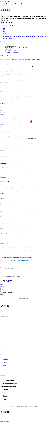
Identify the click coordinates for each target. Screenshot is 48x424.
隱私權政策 (31, 406)
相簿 (4, 28)
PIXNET (14, 406)
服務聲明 (36, 406)
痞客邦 (10, 276)
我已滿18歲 (3, 421)
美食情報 (11, 25)
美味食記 (10, 280)
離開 (7, 421)
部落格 (4, 29)
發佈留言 (2, 294)
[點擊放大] (20, 260)
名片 (4, 31)
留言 (13, 276)
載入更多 (2, 286)
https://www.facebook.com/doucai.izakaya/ (13, 52)
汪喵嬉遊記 (5, 10)
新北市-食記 (11, 281)
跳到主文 (2, 13)
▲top (1, 284)
